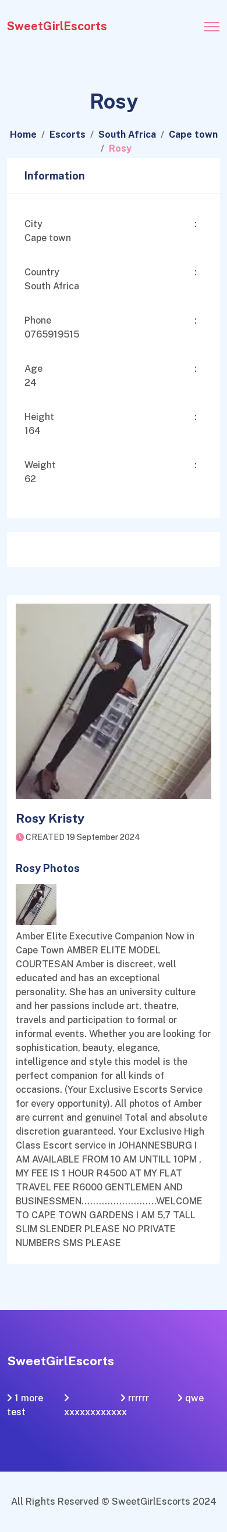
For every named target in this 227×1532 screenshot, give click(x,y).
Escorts (67, 134)
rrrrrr (138, 1398)
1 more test (25, 1405)
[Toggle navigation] (211, 23)
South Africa (127, 134)
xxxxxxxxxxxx (95, 1412)
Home (23, 134)
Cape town (193, 134)
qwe (194, 1398)
